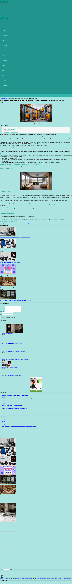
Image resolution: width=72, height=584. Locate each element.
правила (42, 578)
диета (6, 578)
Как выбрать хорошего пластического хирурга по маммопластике (12, 343)
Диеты (3, 70)
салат (68, 578)
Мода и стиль (4, 50)
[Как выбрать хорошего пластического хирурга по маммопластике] (8, 437)
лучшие (20, 578)
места (24, 578)
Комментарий (2, 311)
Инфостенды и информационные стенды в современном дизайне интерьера (15, 300)
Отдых (3, 55)
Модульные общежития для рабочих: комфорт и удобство (12, 127)
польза (40, 578)
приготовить (50, 578)
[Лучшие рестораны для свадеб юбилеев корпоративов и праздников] (8, 493)
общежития (5, 221)
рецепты (65, 578)
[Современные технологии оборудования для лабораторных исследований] (8, 235)
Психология (5, 45)
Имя (1, 312)
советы (70, 578)
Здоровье (3, 40)
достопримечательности (12, 578)
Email (1, 314)
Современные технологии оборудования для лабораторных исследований (15, 237)
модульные (2, 221)
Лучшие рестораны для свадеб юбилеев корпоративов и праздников (14, 287)
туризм (2, 579)
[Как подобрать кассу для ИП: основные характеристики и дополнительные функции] (8, 248)
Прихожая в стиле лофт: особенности (7, 333)
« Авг (1, 576)
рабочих (11, 221)
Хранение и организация (9, 130)
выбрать (3, 578)
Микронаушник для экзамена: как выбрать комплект (10, 262)
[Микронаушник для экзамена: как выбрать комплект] (6, 366)
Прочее (3, 75)
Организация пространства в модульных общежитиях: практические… (14, 128)
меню (22, 578)
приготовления (53, 578)
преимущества (45, 578)
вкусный (1, 578)
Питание (3, 65)
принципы (57, 578)
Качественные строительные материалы (11, 132)
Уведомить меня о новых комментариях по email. (8, 317)
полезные (37, 578)
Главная (4, 30)
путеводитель (60, 578)
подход (8, 221)
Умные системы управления (9, 131)
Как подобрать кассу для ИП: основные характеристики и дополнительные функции (17, 249)
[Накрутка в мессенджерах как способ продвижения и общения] (8, 273)
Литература (5, 85)
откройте (34, 578)
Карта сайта (5, 35)
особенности (30, 578)
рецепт (63, 578)
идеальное (17, 578)
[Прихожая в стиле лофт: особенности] (8, 512)
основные (26, 578)
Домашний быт (4, 60)
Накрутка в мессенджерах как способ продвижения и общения (12, 275)
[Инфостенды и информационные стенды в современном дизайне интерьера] (8, 298)
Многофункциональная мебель (10, 129)
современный (14, 221)
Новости (4, 80)
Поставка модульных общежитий (5, 144)
